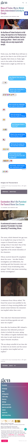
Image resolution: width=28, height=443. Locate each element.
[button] (26, 13)
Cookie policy (11, 434)
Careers (4, 410)
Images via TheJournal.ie (9, 183)
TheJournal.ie (22, 35)
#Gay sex (11, 365)
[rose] (14, 24)
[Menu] (26, 3)
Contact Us (4, 413)
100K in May (5, 397)
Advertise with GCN (6, 407)
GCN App (4, 402)
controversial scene (8, 223)
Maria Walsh (15, 37)
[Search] (23, 3)
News (3, 391)
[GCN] (6, 382)
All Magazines (5, 394)
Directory (4, 399)
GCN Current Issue (6, 405)
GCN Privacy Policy (6, 415)
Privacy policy (21, 434)
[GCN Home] (4, 3)
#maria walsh (5, 191)
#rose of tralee (13, 191)
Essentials (4, 385)
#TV (15, 365)
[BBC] (14, 215)
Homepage (4, 389)
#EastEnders (5, 365)
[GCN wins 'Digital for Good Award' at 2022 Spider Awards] (7, 421)
